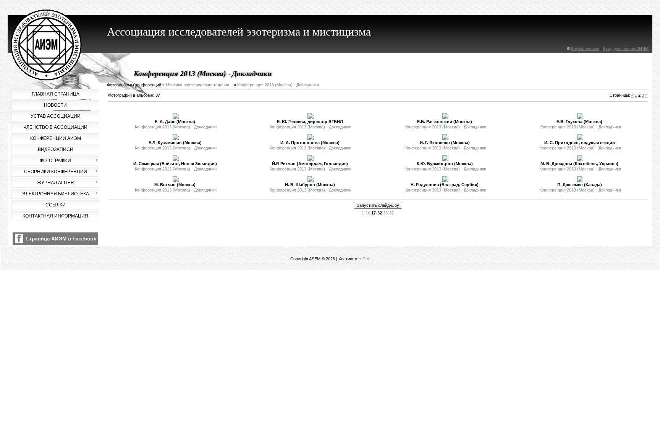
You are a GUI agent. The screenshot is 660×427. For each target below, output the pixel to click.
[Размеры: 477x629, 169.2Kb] (580, 138)
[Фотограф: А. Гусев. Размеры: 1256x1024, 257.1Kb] (176, 181)
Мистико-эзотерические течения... (199, 85)
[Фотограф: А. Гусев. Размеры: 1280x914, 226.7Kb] (310, 159)
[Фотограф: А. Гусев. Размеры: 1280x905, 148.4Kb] (176, 117)
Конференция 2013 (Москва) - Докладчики (278, 85)
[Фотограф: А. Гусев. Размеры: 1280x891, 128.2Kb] (176, 159)
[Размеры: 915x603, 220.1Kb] (176, 138)
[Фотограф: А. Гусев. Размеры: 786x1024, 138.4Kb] (445, 181)
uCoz (365, 259)
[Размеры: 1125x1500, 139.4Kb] (310, 138)
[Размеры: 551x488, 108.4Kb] (310, 181)
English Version (585, 48)
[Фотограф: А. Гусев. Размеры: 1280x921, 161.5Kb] (445, 117)
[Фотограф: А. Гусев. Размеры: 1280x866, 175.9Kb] (580, 181)
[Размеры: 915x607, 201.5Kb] (580, 159)
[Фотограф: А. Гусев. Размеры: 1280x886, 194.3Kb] (445, 159)
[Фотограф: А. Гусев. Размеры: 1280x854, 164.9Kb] (580, 117)
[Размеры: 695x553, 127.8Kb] (310, 117)
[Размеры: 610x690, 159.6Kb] (445, 138)
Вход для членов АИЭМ (626, 48)
